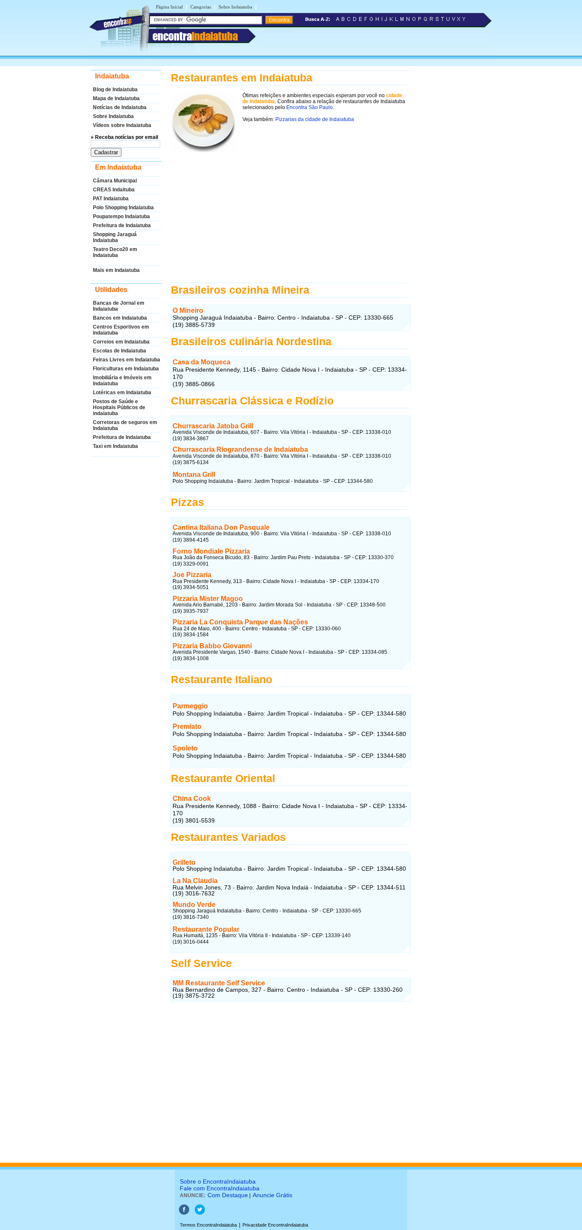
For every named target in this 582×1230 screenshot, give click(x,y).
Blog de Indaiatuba (115, 89)
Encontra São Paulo (309, 107)
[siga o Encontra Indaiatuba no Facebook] (184, 1213)
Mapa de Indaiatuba (116, 98)
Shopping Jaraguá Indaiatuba (115, 237)
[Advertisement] (289, 211)
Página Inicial (169, 6)
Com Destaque (227, 1195)
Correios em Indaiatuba (121, 342)
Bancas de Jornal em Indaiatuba (118, 306)
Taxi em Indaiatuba (115, 446)
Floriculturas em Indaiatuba (126, 369)
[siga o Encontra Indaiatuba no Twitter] (200, 1213)
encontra (195, 36)
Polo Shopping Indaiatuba (123, 208)
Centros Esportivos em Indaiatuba (121, 330)
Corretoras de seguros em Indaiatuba (125, 425)
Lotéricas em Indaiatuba (122, 393)
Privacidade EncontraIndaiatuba (275, 1224)
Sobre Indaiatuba (235, 6)
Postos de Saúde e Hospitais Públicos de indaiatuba (119, 407)
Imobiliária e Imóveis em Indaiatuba (122, 381)
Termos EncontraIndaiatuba (208, 1224)
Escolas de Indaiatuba (119, 351)
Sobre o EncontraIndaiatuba (218, 1181)
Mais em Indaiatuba (116, 270)
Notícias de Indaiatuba (120, 107)
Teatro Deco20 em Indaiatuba (115, 252)
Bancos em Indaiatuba (120, 318)
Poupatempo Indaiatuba (121, 216)
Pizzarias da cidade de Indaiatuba (314, 119)
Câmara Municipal (115, 181)
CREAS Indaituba (114, 190)
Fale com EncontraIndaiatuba (219, 1188)
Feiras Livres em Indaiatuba (126, 360)
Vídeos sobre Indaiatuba (122, 125)
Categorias (200, 6)
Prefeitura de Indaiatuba (122, 225)
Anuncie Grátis (272, 1195)
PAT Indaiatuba (111, 199)
